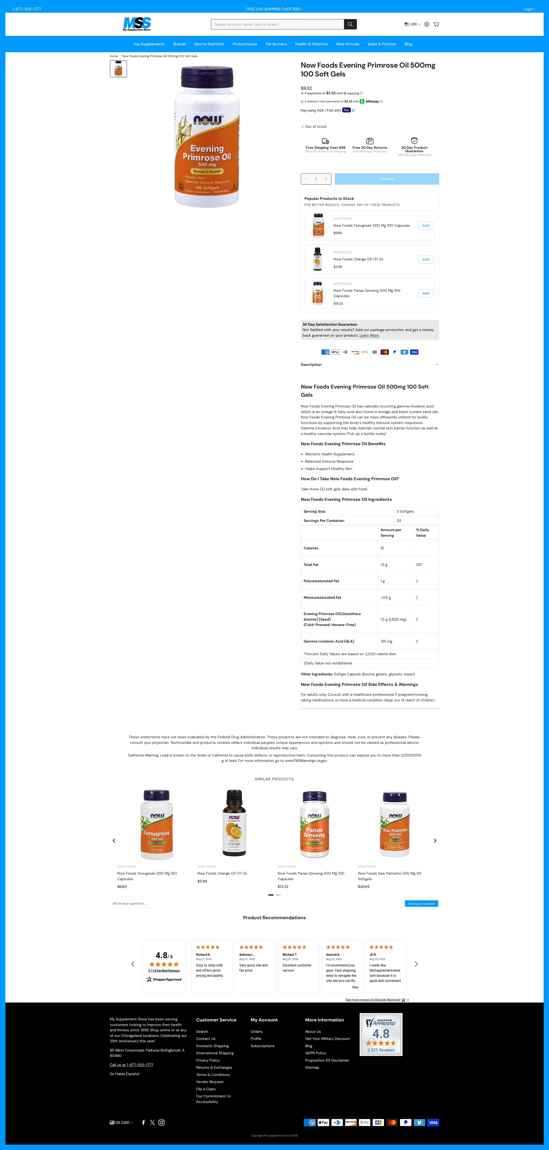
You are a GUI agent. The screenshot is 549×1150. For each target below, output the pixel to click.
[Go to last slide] (114, 840)
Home (114, 56)
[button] (284, 24)
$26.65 (364, 886)
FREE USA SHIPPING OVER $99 (273, 9)
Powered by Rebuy (370, 309)
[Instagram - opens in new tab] (161, 1123)
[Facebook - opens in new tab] (143, 1123)
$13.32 (338, 303)
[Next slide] (435, 840)
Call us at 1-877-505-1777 (131, 1064)
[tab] (270, 895)
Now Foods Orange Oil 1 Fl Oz (358, 259)
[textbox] (257, 904)
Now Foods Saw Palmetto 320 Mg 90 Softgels (389, 876)
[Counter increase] (326, 179)
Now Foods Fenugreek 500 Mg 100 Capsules (372, 225)
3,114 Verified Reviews (164, 970)
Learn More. (369, 335)
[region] (370, 259)
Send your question (421, 903)
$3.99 (338, 267)
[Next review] (416, 964)
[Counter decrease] (306, 179)
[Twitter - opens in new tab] (152, 1122)
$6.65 (338, 233)
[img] (164, 964)
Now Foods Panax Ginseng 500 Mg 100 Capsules (367, 293)
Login (528, 9)
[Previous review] (132, 964)
